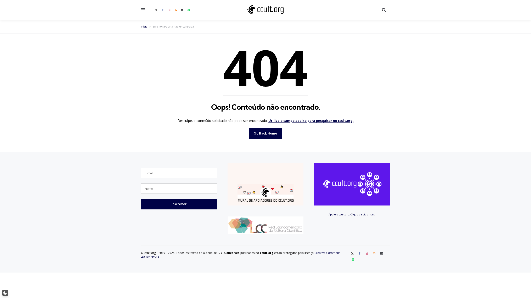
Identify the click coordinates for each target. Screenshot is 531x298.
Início (144, 26)
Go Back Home (265, 133)
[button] (5, 293)
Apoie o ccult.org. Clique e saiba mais (352, 214)
